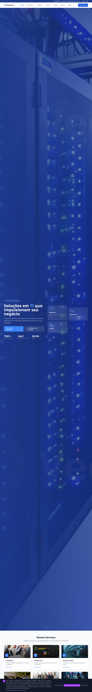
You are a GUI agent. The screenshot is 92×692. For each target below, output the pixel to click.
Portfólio (47, 5)
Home (22, 5)
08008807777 (58, 1)
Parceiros (62, 5)
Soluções (39, 5)
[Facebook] (85, 1)
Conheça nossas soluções (33, 328)
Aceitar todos (85, 685)
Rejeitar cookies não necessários (72, 685)
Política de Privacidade (11, 690)
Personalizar (59, 685)
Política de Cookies (21, 690)
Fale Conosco (83, 5)
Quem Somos (29, 5)
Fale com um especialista (9, 328)
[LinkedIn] (83, 1)
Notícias (55, 5)
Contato (69, 5)
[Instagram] (87, 1)
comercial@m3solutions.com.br (73, 1)
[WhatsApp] (62, 1)
